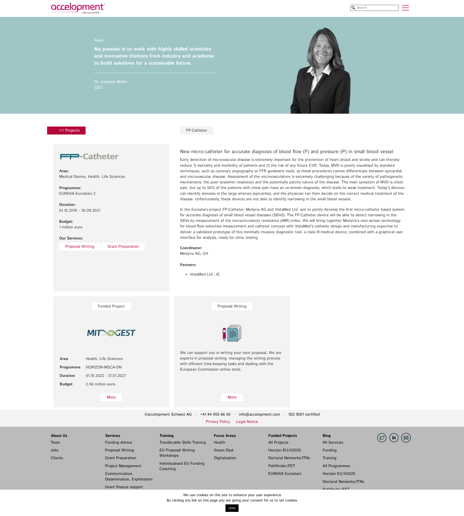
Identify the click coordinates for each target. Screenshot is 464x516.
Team (55, 442)
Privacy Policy (218, 422)
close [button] (232, 508)
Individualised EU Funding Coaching (182, 466)
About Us (59, 436)
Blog (327, 436)
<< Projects (69, 130)
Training (167, 436)
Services (112, 436)
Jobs (54, 450)
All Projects (278, 442)
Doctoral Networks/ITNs (289, 458)
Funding (330, 450)
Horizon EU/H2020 (284, 450)
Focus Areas (225, 436)
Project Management (123, 466)
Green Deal (223, 450)
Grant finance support (124, 487)
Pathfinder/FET (281, 466)
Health (219, 442)
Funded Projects (282, 436)
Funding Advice (118, 442)
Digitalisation (225, 458)
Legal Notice (247, 422)
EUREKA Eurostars (284, 474)
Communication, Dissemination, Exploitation (128, 476)
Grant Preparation (123, 246)
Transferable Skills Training (183, 442)
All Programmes (336, 466)
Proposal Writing (79, 246)
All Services (333, 442)
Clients (57, 458)
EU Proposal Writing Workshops (177, 453)
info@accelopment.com (259, 414)
